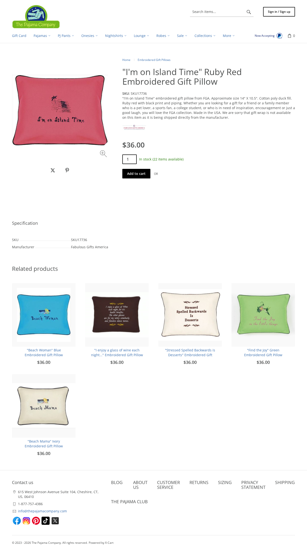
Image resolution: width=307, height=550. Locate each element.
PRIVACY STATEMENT (253, 484)
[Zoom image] (104, 154)
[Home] (36, 17)
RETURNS (198, 482)
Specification (25, 223)
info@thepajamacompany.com (42, 511)
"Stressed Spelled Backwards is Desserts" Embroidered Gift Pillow (190, 355)
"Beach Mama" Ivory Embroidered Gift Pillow (44, 443)
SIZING (225, 482)
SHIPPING (285, 482)
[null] (52, 170)
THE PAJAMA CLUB (129, 501)
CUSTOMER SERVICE (168, 484)
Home (126, 60)
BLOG (117, 482)
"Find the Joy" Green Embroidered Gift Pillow (263, 352)
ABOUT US (140, 484)
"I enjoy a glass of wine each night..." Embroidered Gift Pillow (117, 352)
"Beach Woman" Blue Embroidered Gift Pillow (44, 352)
